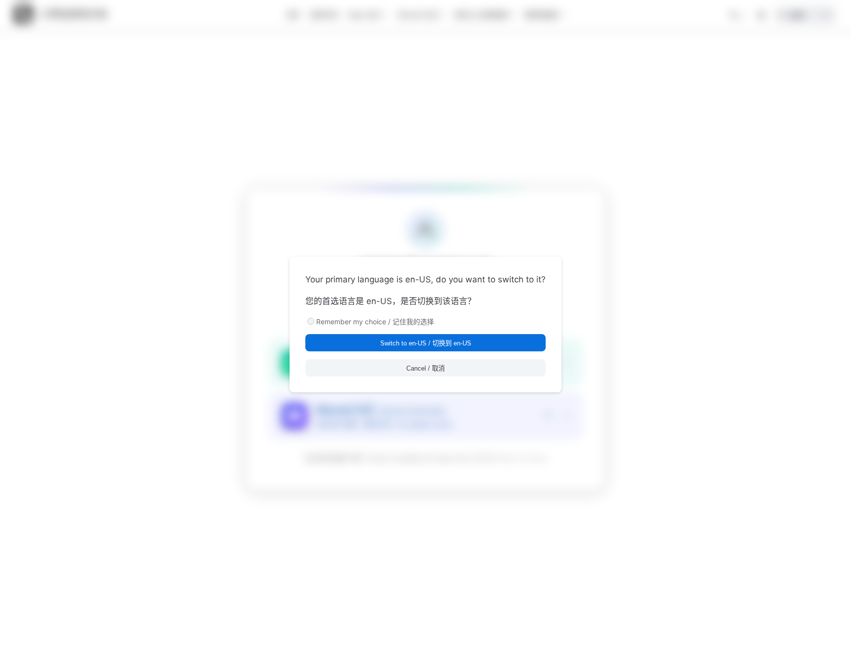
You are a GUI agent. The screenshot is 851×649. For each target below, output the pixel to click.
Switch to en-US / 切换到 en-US (425, 343)
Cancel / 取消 (425, 368)
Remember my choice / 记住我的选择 (375, 321)
